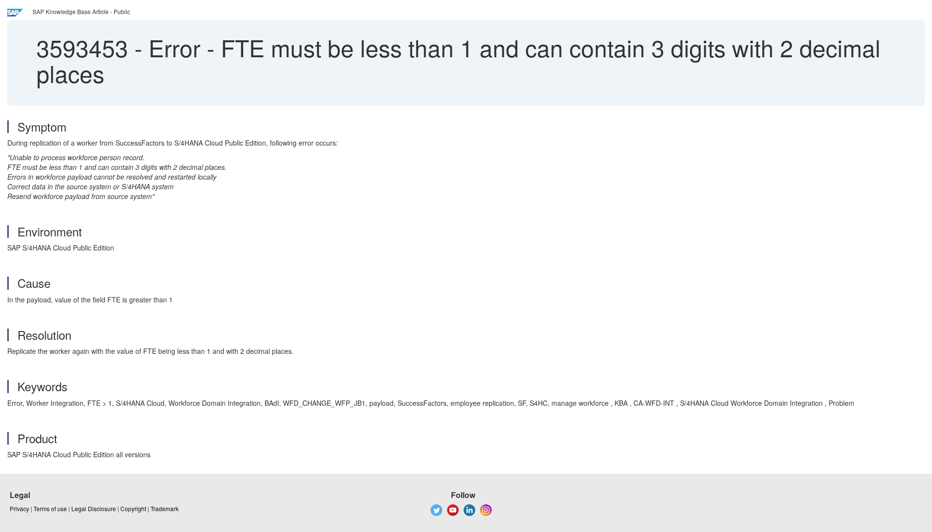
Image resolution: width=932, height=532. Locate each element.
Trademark (164, 508)
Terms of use (50, 508)
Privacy (19, 508)
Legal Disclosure (93, 508)
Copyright (133, 508)
